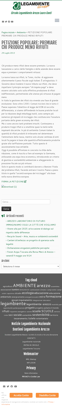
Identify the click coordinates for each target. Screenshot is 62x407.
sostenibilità (40, 314)
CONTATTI (31, 338)
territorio (54, 315)
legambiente (13, 303)
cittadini (18, 293)
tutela (32, 318)
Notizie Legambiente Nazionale (31, 324)
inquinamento (25, 300)
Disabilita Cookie (47, 395)
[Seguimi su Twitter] (6, 21)
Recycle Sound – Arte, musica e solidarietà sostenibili (32, 236)
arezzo (43, 285)
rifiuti (5, 311)
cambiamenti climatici (38, 289)
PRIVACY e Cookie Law (31, 376)
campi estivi (51, 289)
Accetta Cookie (21, 395)
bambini (15, 289)
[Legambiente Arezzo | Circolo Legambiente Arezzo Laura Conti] (31, 6)
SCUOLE (47, 311)
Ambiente (21, 32)
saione (29, 311)
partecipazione (19, 308)
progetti (30, 307)
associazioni (6, 289)
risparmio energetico (18, 311)
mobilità (55, 304)
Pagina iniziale (8, 32)
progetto (39, 307)
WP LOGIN (31, 363)
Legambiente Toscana (31, 348)
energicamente (18, 296)
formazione (54, 296)
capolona (10, 293)
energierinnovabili (32, 297)
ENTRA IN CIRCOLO (31, 345)
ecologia (28, 293)
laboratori (47, 300)
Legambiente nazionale (31, 341)
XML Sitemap (31, 359)
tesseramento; (21, 318)
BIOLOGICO (24, 289)
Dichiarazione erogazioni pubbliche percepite (28, 248)
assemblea (55, 286)
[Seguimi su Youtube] (12, 21)
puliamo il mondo (51, 307)
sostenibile (27, 315)
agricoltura (7, 286)
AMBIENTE (24, 285)
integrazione (37, 300)
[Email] (3, 21)
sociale (17, 315)
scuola (36, 311)
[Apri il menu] (57, 21)
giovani (15, 300)
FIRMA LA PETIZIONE (13, 181)
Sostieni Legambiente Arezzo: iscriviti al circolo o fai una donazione (31, 335)
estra (42, 296)
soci (10, 315)
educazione (41, 293)
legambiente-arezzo (38, 304)
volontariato (42, 318)
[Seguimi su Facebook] (9, 21)
